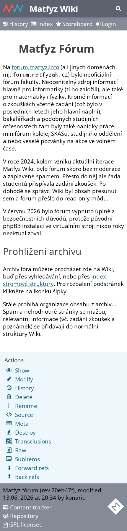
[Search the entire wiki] (118, 8)
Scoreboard (77, 23)
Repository (23, 515)
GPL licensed (25, 524)
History (18, 23)
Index (45, 23)
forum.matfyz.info (35, 67)
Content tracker (30, 507)
